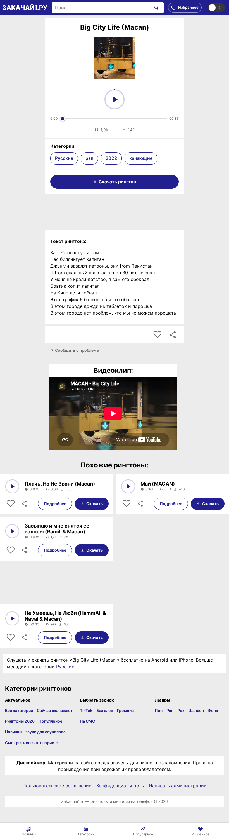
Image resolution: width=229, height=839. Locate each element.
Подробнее (55, 503)
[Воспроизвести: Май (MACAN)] (128, 486)
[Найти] (155, 7)
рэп (89, 158)
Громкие (125, 710)
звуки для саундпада (45, 731)
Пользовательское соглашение (57, 785)
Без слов (104, 710)
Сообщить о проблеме (77, 350)
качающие (140, 158)
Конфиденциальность (120, 785)
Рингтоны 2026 (20, 721)
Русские (64, 158)
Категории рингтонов (38, 688)
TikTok (86, 710)
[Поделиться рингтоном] (172, 335)
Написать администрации (178, 785)
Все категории (19, 710)
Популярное (50, 721)
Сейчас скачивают (55, 710)
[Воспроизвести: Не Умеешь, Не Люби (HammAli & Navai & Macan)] (12, 618)
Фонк (213, 710)
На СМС (87, 721)
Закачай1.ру (24, 7)
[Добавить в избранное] (157, 335)
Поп (159, 710)
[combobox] (101, 7)
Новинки (13, 731)
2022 (111, 158)
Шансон (196, 710)
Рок (181, 710)
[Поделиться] (24, 504)
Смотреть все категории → (32, 742)
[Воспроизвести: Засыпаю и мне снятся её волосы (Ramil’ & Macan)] (12, 531)
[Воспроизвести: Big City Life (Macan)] (114, 99)
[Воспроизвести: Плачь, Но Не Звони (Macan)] (12, 486)
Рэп (169, 710)
